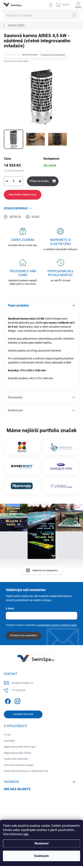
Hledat (74, 15)
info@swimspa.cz (22, 682)
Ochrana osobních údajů (18, 765)
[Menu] (78, 5)
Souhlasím (41, 856)
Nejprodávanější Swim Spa (20, 746)
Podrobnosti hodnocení (53, 54)
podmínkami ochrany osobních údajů (57, 625)
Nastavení (41, 843)
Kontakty (9, 740)
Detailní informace (16, 208)
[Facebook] (7, 700)
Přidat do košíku (39, 181)
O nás (7, 734)
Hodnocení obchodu (16, 758)
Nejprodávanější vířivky (17, 752)
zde (25, 834)
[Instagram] (17, 700)
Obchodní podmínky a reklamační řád (26, 770)
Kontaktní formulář (23, 714)
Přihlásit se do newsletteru (23, 635)
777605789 (18, 690)
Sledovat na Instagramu (45, 570)
